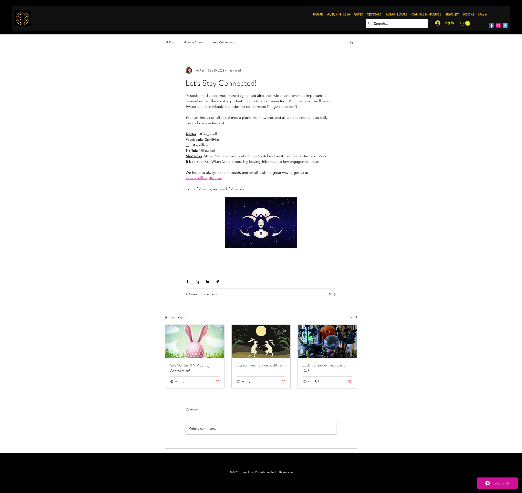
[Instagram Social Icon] (498, 25)
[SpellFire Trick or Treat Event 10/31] (327, 341)
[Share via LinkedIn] (207, 282)
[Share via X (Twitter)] (197, 282)
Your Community (223, 42)
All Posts (170, 42)
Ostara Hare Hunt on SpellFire (259, 365)
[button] (465, 23)
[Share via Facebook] (187, 282)
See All (352, 317)
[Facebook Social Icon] (491, 25)
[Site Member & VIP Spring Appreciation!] (194, 341)
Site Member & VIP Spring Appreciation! (189, 368)
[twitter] (505, 25)
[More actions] (334, 70)
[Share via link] (217, 282)
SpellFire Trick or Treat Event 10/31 (324, 368)
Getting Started (194, 42)
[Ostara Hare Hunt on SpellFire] (261, 341)
